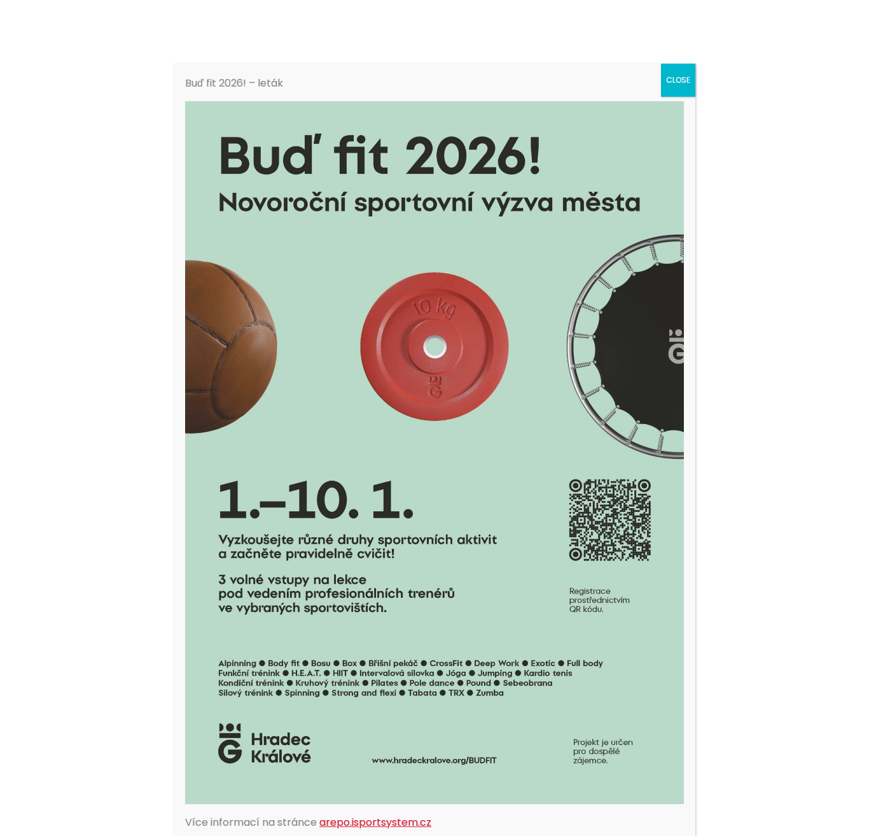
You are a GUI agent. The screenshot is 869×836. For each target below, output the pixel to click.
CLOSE (678, 79)
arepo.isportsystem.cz (375, 822)
